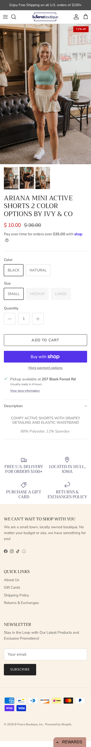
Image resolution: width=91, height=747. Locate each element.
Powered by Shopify (58, 724)
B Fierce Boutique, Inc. (29, 724)
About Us (11, 579)
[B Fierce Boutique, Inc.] (45, 17)
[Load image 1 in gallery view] (45, 94)
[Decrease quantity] (10, 319)
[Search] (16, 16)
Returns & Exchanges (21, 602)
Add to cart (45, 340)
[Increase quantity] (38, 319)
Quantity (11, 308)
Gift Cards (12, 587)
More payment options (45, 368)
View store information (25, 391)
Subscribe (20, 669)
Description (13, 405)
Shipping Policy (16, 595)
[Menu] (5, 16)
